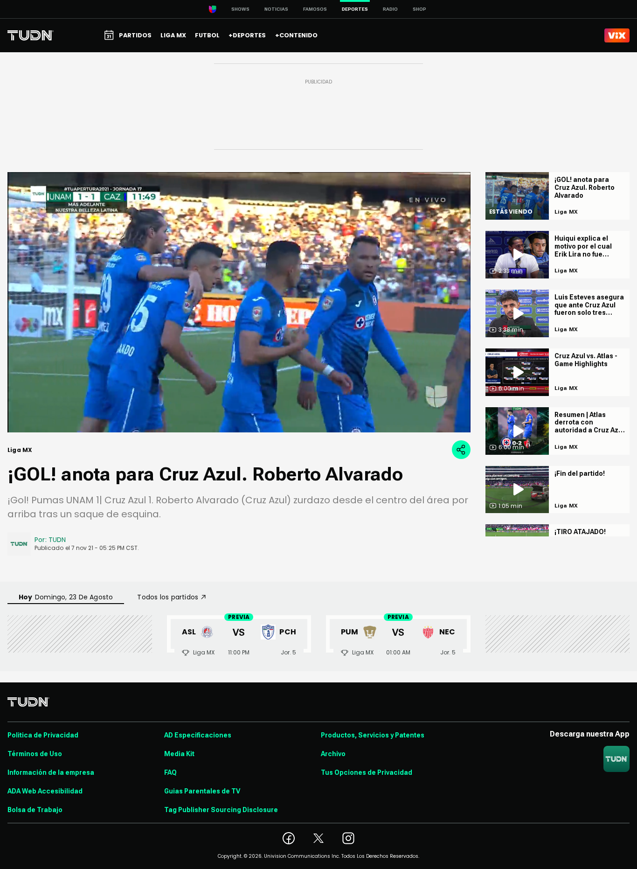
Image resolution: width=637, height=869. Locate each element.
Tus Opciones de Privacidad (366, 772)
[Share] (461, 449)
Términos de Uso (34, 754)
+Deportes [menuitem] (247, 35)
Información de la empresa (50, 772)
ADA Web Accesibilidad (45, 791)
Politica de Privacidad (42, 735)
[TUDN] (30, 35)
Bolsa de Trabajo (34, 809)
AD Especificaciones (197, 735)
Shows (240, 9)
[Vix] (617, 35)
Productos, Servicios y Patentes (372, 735)
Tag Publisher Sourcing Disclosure (221, 809)
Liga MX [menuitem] (173, 35)
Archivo (333, 754)
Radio (390, 9)
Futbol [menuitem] (207, 35)
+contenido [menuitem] (296, 35)
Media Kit (179, 754)
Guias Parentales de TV (202, 791)
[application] (239, 302)
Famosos (315, 9)
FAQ (170, 772)
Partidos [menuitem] (135, 35)
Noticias (276, 9)
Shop (419, 9)
